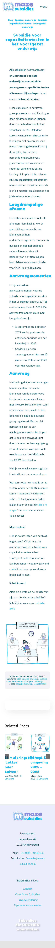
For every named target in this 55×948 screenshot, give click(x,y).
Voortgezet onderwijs (33, 681)
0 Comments (42, 779)
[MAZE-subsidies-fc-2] (18, 3)
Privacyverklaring (28, 899)
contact (13, 569)
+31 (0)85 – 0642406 (31, 852)
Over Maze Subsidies (27, 894)
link (43, 410)
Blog (10, 19)
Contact (27, 888)
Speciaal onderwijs (25, 19)
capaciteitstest (39, 684)
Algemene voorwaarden (28, 905)
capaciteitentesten (24, 684)
